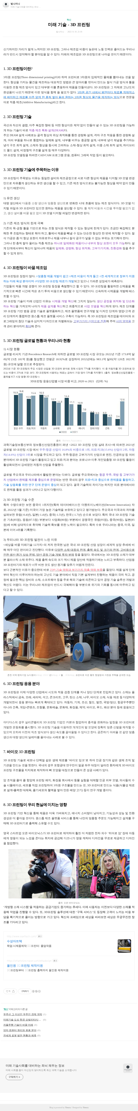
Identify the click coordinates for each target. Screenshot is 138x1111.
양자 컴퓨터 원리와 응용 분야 (19, 1030)
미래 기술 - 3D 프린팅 (69, 24)
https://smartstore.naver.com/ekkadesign (29, 960)
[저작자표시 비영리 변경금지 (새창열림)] (36, 991)
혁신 (69, 19)
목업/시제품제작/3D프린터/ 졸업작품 (29, 945)
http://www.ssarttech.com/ (21, 936)
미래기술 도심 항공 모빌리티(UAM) (22, 1019)
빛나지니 (15, 4)
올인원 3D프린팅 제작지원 (25, 965)
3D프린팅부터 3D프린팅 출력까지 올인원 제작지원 (37, 970)
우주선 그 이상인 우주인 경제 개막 (22, 1014)
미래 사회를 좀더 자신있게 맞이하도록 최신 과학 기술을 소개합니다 (41, 1070)
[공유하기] (13, 991)
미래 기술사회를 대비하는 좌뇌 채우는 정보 (35, 1065)
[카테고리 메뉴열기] (132, 5)
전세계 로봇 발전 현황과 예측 (19, 1035)
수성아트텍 (14, 941)
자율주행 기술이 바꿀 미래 (18, 1025)
